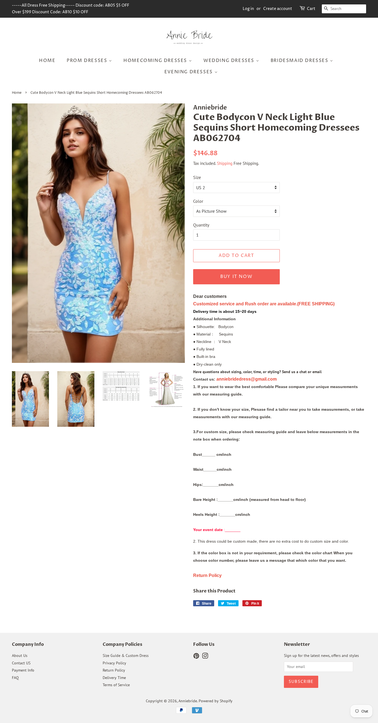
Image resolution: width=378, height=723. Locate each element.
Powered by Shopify (215, 700)
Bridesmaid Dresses (300, 61)
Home (47, 61)
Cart (311, 8)
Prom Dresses (88, 61)
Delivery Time (114, 677)
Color (198, 201)
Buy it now (236, 277)
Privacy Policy (114, 662)
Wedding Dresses (229, 61)
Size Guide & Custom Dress (126, 655)
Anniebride (187, 700)
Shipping (224, 163)
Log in (248, 8)
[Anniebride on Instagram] (205, 656)
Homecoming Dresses (155, 61)
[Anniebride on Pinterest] (196, 656)
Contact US (21, 662)
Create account (277, 8)
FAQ (15, 677)
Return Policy (114, 670)
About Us (19, 655)
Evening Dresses (189, 72)
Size (197, 177)
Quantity (201, 225)
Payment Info (23, 670)
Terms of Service (116, 684)
